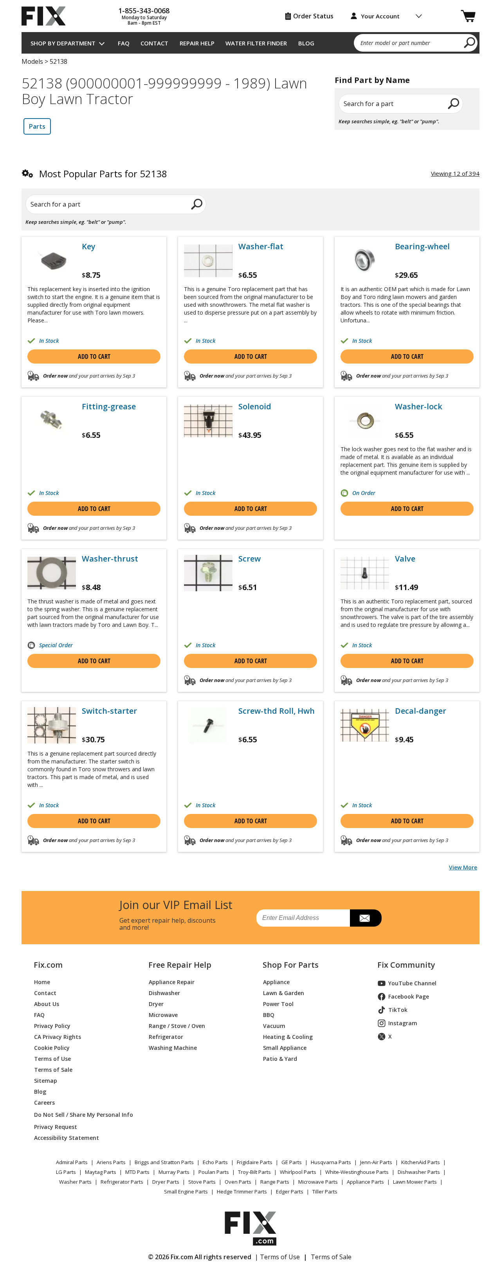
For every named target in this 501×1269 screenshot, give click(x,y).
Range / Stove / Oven (177, 1026)
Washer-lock (418, 406)
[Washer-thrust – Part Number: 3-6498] (51, 573)
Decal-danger (420, 711)
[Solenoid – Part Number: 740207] (208, 421)
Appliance (276, 982)
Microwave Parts (318, 1181)
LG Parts (66, 1171)
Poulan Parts (213, 1171)
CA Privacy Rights (57, 1036)
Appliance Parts (365, 1181)
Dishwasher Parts (419, 1171)
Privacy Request (55, 1126)
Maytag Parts (100, 1171)
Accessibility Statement (66, 1137)
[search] (469, 42)
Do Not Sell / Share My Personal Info (80, 1114)
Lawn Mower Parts (415, 1181)
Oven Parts (238, 1181)
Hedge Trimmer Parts (242, 1191)
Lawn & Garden (283, 993)
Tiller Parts (324, 1191)
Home (42, 982)
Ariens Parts (111, 1162)
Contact (154, 43)
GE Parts (291, 1162)
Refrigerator (166, 1036)
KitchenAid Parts (420, 1162)
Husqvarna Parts (331, 1162)
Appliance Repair (172, 982)
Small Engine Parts (186, 1191)
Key (89, 246)
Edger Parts (289, 1191)
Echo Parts (215, 1162)
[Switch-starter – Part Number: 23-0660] (51, 725)
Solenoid (254, 406)
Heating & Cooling (288, 1036)
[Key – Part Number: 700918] (51, 261)
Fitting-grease (109, 406)
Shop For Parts (291, 965)
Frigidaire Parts (254, 1162)
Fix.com (48, 965)
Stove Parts (202, 1181)
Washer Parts (75, 1181)
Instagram (402, 1023)
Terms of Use (52, 1058)
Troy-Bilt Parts (254, 1171)
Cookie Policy (52, 1047)
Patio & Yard (280, 1058)
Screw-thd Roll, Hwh (276, 711)
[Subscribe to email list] (366, 918)
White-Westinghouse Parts (357, 1171)
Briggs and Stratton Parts (164, 1162)
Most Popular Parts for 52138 (103, 173)
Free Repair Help (179, 965)
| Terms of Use (277, 1257)
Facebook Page (408, 996)
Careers (44, 1102)
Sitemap (45, 1080)
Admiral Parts (72, 1162)
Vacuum (274, 1026)
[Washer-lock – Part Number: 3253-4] (365, 421)
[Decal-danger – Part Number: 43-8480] (365, 725)
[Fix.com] (47, 16)
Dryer (156, 1004)
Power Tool (278, 1004)
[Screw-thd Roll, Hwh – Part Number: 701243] (208, 725)
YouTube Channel (412, 983)
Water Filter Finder (256, 43)
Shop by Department (63, 43)
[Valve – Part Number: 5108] (365, 573)
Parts (37, 126)
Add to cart (94, 356)
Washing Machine (173, 1047)
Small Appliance (284, 1047)
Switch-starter (109, 711)
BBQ (268, 1015)
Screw (249, 559)
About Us (46, 1004)
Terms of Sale (53, 1069)
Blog (306, 43)
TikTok (397, 1009)
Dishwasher (164, 993)
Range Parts (274, 1181)
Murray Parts (174, 1171)
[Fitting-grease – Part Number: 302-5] (51, 421)
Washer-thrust (110, 559)
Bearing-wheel (422, 246)
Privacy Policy (52, 1026)
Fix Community (406, 965)
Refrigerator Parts (122, 1181)
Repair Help (197, 43)
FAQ (124, 43)
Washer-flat (260, 246)
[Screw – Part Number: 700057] (208, 573)
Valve (405, 559)
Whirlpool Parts (298, 1171)
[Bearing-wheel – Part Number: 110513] (365, 261)
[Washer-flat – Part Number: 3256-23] (208, 261)
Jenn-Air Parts (376, 1162)
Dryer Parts (165, 1181)
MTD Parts (137, 1171)
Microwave (163, 1015)
